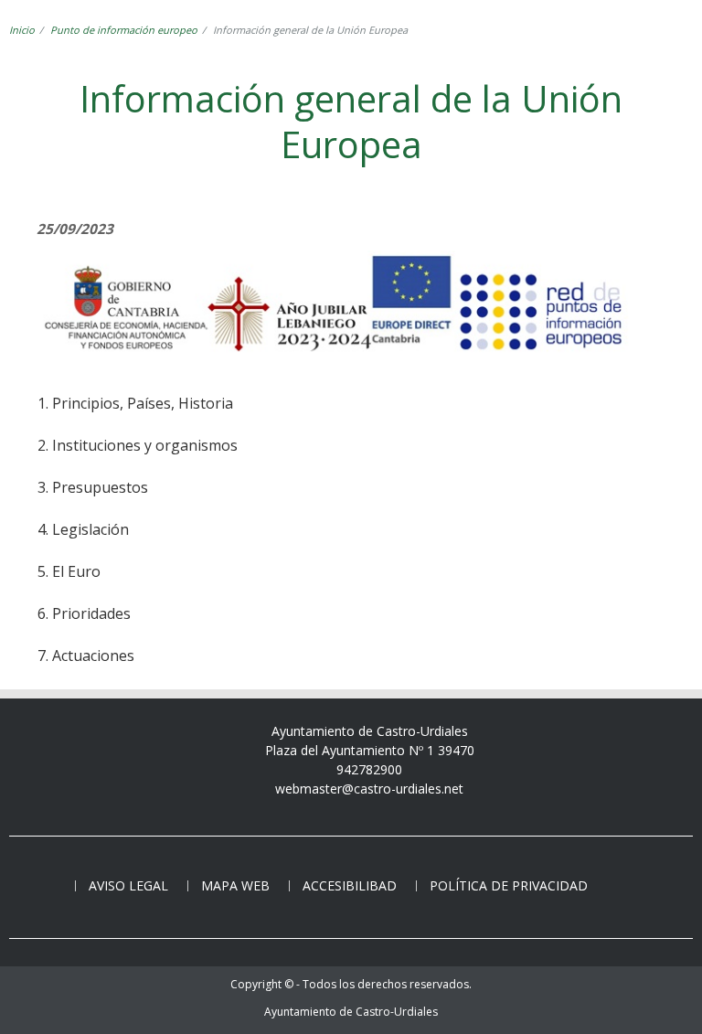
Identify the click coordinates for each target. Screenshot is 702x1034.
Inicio (22, 30)
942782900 (369, 769)
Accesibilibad (350, 885)
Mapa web (235, 885)
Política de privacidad (509, 885)
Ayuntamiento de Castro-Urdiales (351, 1011)
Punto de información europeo (123, 30)
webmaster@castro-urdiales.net (369, 788)
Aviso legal (128, 885)
